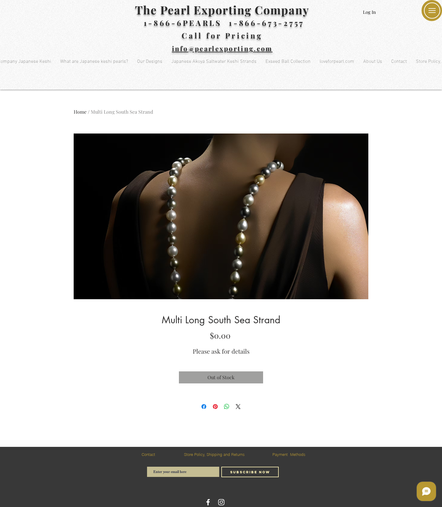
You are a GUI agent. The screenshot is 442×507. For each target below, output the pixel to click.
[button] (432, 10)
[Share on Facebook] (203, 406)
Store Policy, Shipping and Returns (214, 454)
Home (80, 112)
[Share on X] (238, 406)
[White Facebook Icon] (208, 502)
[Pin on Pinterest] (215, 406)
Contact (148, 454)
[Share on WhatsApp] (226, 406)
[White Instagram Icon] (221, 502)
